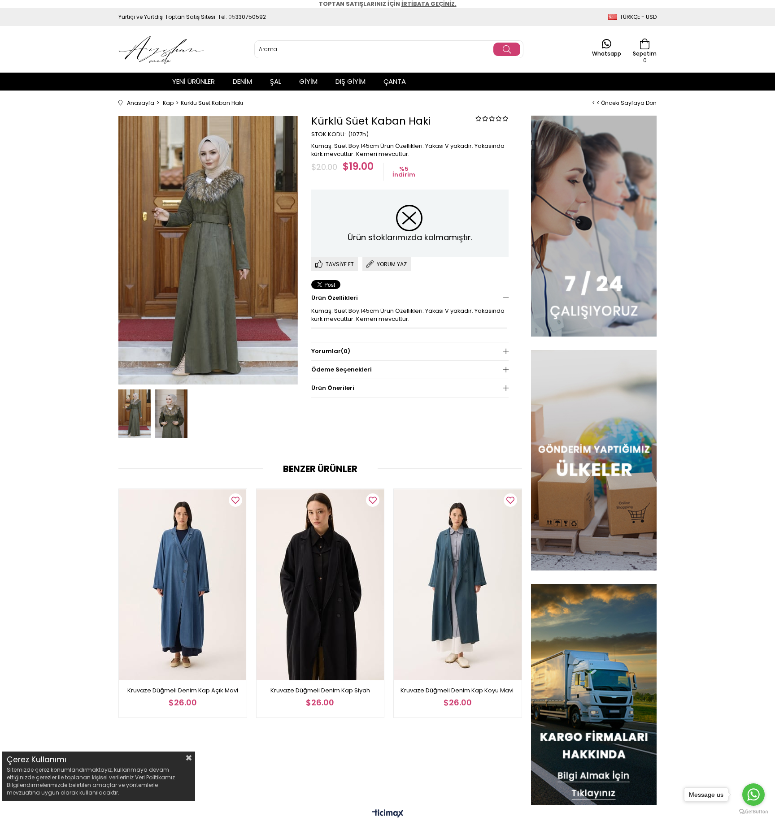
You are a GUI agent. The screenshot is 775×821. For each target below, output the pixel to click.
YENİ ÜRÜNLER (193, 81)
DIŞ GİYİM (350, 81)
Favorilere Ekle (235, 500)
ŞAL (275, 81)
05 (231, 17)
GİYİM (308, 81)
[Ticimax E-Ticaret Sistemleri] (388, 814)
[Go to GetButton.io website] (753, 812)
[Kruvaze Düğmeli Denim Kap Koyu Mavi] (458, 584)
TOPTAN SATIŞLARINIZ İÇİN (388, 4)
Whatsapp (606, 53)
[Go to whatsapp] (753, 794)
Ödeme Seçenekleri (341, 369)
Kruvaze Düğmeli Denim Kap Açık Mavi (182, 690)
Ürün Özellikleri (334, 298)
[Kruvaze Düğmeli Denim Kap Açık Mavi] (183, 584)
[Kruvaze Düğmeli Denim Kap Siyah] (320, 584)
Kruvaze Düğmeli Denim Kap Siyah (320, 690)
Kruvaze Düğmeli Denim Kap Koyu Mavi (458, 690)
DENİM (242, 81)
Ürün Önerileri (332, 388)
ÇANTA (394, 81)
